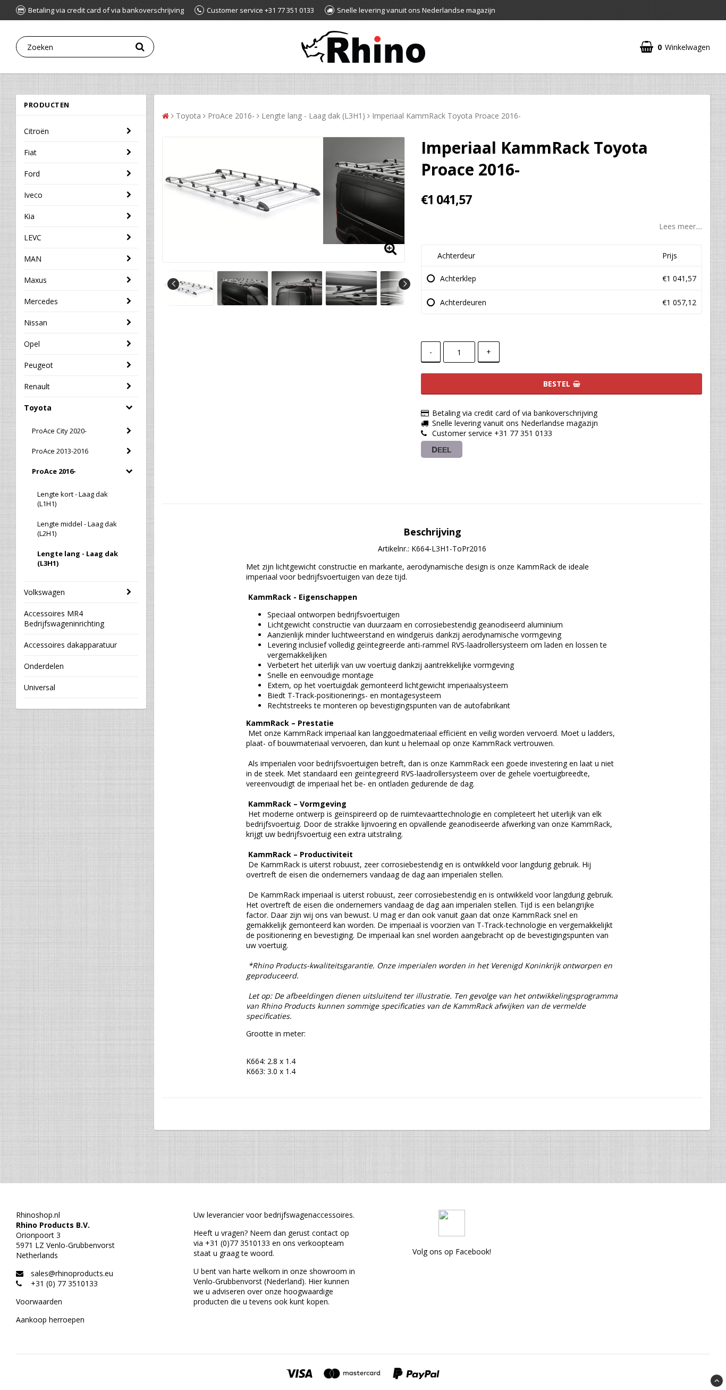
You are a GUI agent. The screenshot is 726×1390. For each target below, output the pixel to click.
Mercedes (41, 301)
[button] (675, 47)
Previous (173, 284)
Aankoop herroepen (50, 1319)
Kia (29, 216)
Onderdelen (44, 666)
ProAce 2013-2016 (60, 451)
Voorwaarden (39, 1301)
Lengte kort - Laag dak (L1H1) (72, 498)
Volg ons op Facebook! (451, 1251)
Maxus (35, 280)
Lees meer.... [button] (680, 226)
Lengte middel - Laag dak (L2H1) (77, 528)
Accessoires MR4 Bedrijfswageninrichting (64, 618)
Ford (32, 174)
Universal (39, 687)
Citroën (36, 131)
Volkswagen (44, 592)
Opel (32, 344)
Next (404, 284)
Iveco (33, 195)
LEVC (32, 237)
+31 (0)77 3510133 (237, 1243)
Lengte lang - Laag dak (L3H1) (77, 558)
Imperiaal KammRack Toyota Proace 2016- (446, 116)
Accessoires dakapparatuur (70, 645)
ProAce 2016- (54, 471)
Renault (37, 386)
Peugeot (38, 365)
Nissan (35, 322)
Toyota (38, 408)
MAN (32, 259)
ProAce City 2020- (59, 431)
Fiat (30, 152)
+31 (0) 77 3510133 (64, 1283)
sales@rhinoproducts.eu (72, 1273)
